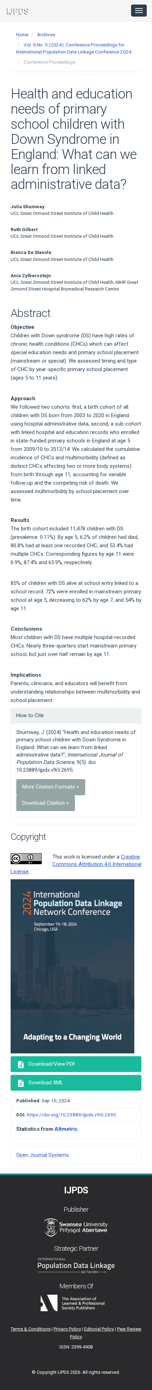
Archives (46, 34)
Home (22, 34)
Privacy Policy (67, 1329)
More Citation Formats (49, 787)
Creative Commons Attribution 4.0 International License (76, 864)
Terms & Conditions (31, 1329)
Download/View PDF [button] (46, 1064)
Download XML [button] (40, 1083)
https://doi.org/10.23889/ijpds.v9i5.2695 (71, 1114)
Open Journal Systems (42, 1155)
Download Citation (44, 803)
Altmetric (66, 1129)
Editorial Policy (99, 1329)
